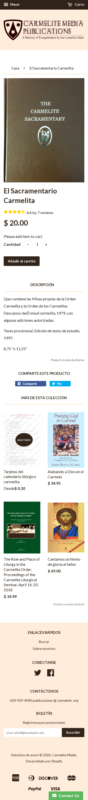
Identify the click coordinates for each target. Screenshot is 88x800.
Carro (79, 4)
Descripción (42, 284)
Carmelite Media (64, 755)
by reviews (42, 212)
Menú (14, 4)
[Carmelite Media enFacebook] (50, 674)
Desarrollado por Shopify (44, 761)
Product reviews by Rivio (69, 604)
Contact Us (67, 796)
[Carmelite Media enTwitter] (37, 674)
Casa (15, 68)
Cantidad (12, 244)
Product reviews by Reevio (67, 360)
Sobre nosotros (44, 649)
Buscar (44, 642)
